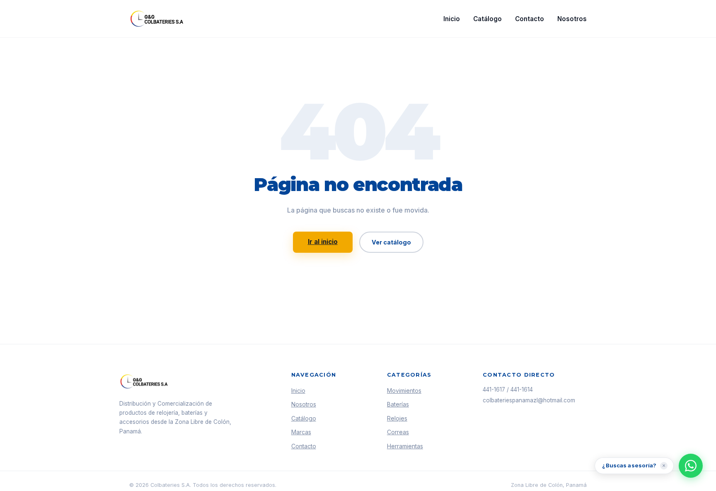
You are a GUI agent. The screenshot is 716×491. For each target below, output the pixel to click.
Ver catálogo (391, 242)
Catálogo (487, 19)
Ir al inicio (323, 242)
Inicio (451, 19)
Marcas (301, 431)
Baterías (398, 404)
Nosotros (572, 19)
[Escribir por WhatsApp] (691, 466)
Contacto (529, 19)
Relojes (397, 418)
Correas (398, 431)
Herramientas (405, 446)
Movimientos (404, 390)
